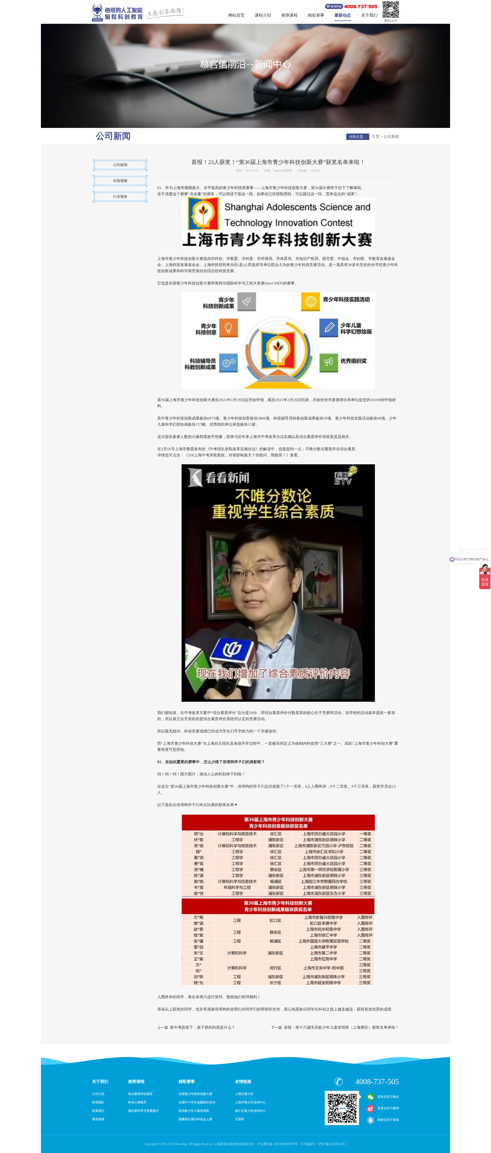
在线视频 (120, 181)
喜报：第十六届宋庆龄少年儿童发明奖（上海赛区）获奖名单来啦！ (341, 1027)
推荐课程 (289, 15)
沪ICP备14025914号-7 (332, 1144)
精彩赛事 (316, 15)
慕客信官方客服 (388, 1120)
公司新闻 (391, 137)
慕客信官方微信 (388, 1097)
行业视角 (120, 197)
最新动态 (342, 15)
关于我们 (369, 15)
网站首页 (236, 15)
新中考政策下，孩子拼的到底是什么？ (202, 1027)
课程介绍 (263, 15)
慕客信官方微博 (388, 1108)
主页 (376, 137)
